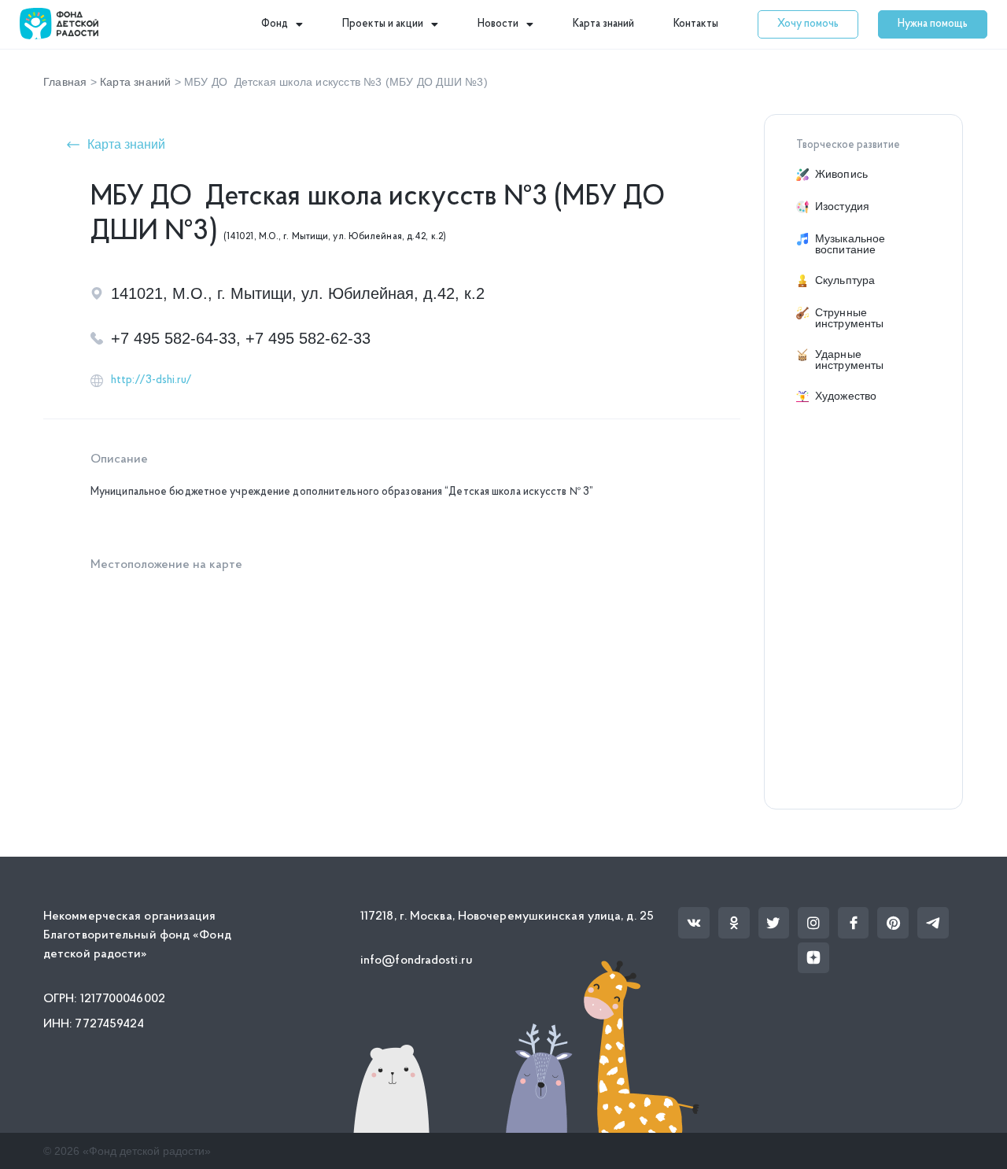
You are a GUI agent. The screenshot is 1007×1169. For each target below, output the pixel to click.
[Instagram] (813, 923)
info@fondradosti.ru (416, 960)
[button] (808, 24)
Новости (498, 24)
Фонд (274, 24)
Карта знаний (603, 24)
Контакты (695, 24)
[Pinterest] (893, 923)
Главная (65, 82)
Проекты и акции (382, 24)
